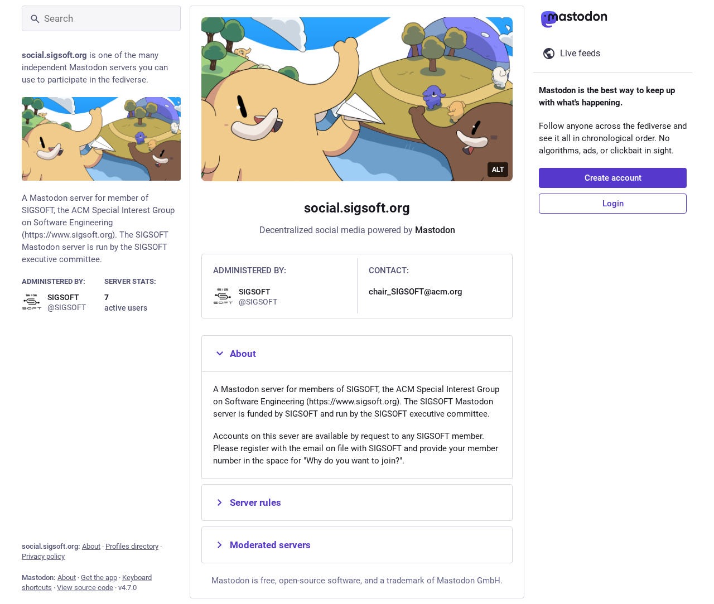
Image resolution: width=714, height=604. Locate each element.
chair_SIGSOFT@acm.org (415, 292)
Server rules (255, 502)
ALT (498, 169)
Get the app (99, 577)
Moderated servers (270, 544)
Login (613, 204)
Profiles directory (131, 546)
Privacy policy (43, 556)
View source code (85, 587)
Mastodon (435, 230)
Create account (613, 178)
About (91, 546)
